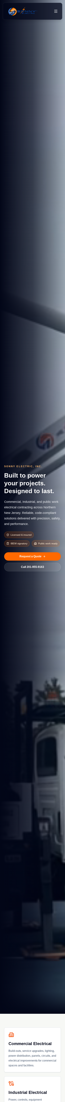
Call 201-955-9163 (32, 566)
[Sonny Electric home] (23, 11)
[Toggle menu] (56, 11)
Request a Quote (30, 556)
